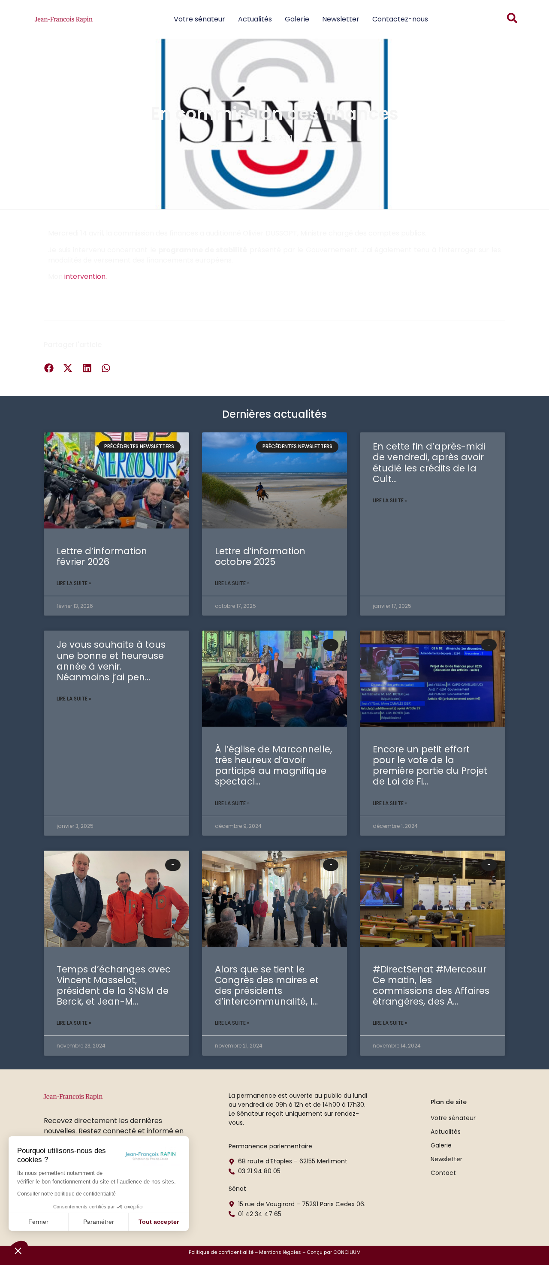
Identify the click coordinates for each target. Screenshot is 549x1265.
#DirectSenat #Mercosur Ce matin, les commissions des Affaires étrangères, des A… (431, 985)
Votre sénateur (199, 19)
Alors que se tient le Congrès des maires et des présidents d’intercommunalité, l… (267, 985)
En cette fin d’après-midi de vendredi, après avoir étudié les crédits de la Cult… (429, 462)
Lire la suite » (74, 583)
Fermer (38, 1221)
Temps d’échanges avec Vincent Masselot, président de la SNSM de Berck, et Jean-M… (114, 985)
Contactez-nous (400, 19)
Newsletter (340, 19)
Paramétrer (98, 1221)
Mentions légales (280, 1252)
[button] (18, 1250)
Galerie (297, 19)
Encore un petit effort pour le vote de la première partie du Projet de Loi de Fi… (430, 765)
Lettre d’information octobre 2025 (260, 556)
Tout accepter (159, 1221)
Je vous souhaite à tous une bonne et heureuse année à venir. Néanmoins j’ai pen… (111, 660)
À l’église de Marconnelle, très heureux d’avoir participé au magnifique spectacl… (273, 765)
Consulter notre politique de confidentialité (66, 1194)
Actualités (255, 19)
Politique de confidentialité (221, 1252)
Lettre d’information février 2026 (102, 556)
